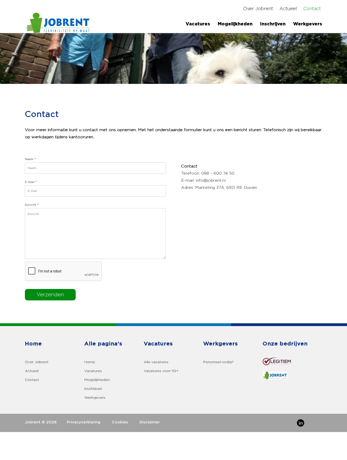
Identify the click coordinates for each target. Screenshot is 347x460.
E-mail (31, 182)
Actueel (288, 8)
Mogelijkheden (235, 24)
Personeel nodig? (218, 362)
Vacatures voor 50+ (161, 371)
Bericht (32, 205)
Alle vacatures (156, 362)
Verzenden (50, 295)
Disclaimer (149, 422)
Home (89, 362)
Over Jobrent (258, 8)
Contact (312, 8)
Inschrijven (273, 24)
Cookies (120, 422)
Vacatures (93, 371)
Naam (30, 159)
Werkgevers (307, 24)
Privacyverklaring (83, 422)
